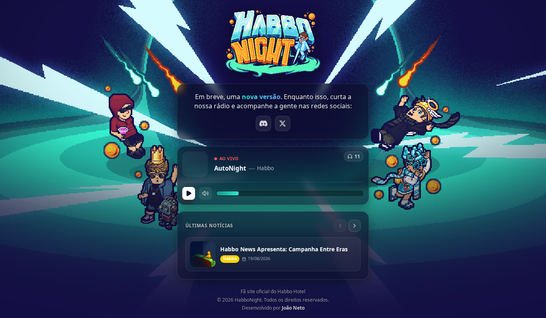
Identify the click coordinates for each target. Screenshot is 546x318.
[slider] (289, 193)
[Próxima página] (355, 226)
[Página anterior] (340, 226)
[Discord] (263, 123)
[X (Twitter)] (282, 123)
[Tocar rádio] (188, 193)
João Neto (293, 307)
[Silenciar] (205, 193)
